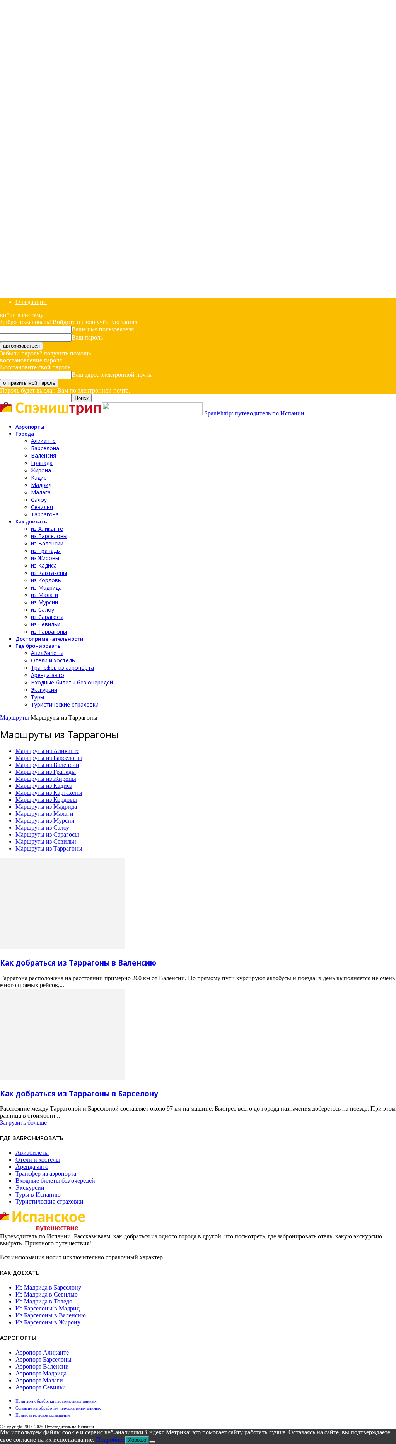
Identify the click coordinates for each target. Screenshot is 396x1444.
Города (24, 433)
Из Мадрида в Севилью (46, 1294)
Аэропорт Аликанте (42, 1352)
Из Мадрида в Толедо (43, 1301)
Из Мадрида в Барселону (48, 1287)
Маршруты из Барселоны (48, 758)
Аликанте (43, 440)
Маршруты (14, 717)
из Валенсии (47, 543)
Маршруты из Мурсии (45, 820)
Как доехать (31, 521)
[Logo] (51, 413)
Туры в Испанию (38, 1194)
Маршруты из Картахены (48, 792)
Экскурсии (44, 689)
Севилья (42, 507)
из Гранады (46, 550)
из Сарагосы (47, 617)
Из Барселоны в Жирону (47, 1322)
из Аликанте (47, 528)
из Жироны (45, 558)
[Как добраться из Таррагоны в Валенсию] (62, 947)
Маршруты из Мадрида (46, 806)
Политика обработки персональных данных (56, 1401)
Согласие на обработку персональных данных (58, 1408)
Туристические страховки (65, 704)
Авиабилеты (47, 653)
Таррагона (45, 514)
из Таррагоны (49, 631)
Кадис (38, 477)
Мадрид (41, 485)
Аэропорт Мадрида (41, 1373)
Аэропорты (29, 426)
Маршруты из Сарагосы (47, 834)
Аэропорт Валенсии (42, 1366)
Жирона (41, 470)
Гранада (42, 462)
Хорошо (137, 1440)
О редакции (31, 301)
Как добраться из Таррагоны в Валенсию (78, 962)
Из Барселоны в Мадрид (47, 1308)
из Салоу (42, 609)
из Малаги (44, 595)
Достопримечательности (49, 638)
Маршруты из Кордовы (46, 799)
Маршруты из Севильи (45, 841)
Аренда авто (47, 675)
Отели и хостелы (53, 660)
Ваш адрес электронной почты (112, 374)
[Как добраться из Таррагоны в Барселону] (62, 1077)
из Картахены (49, 572)
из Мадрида (46, 587)
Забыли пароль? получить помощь (45, 353)
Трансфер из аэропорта (62, 667)
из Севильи (45, 624)
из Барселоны (49, 536)
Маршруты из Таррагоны (48, 848)
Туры (37, 697)
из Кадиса (44, 565)
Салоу (39, 499)
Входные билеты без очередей (72, 682)
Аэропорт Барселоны (43, 1359)
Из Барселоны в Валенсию (50, 1315)
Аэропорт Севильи (40, 1387)
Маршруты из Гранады (45, 771)
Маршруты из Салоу (42, 827)
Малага (41, 492)
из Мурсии (44, 602)
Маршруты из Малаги (44, 813)
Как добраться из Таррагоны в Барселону (79, 1093)
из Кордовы (46, 580)
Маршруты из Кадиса (43, 785)
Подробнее (110, 1439)
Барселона (45, 448)
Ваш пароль (87, 337)
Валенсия (43, 455)
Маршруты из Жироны (45, 778)
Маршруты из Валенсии (47, 764)
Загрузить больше (23, 1122)
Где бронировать (38, 645)
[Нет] (152, 1442)
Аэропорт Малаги (39, 1380)
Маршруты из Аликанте (47, 751)
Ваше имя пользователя (103, 329)
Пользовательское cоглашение (42, 1415)
